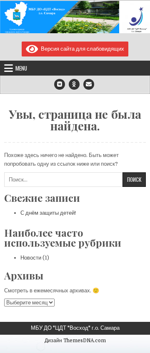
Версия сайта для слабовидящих (81, 49)
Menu (21, 68)
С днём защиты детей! (48, 213)
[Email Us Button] (88, 84)
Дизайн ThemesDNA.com (75, 340)
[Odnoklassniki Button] (74, 84)
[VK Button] (59, 84)
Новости (30, 258)
